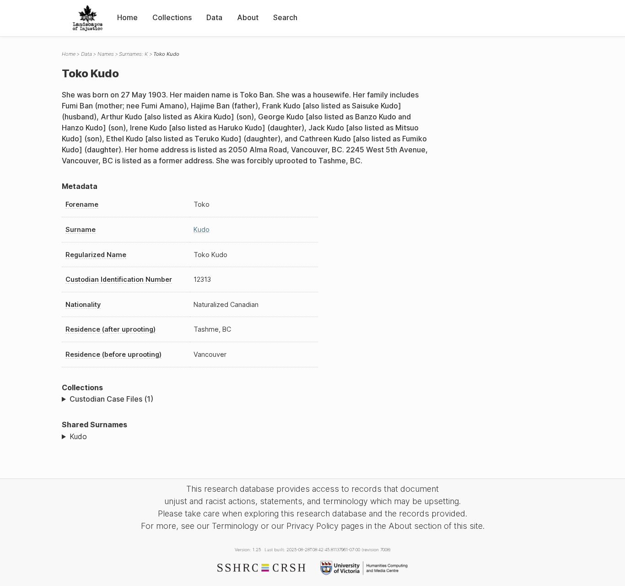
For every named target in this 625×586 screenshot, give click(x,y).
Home (127, 17)
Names (105, 54)
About (248, 17)
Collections (172, 17)
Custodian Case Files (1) (111, 398)
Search (285, 17)
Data (214, 17)
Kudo (202, 229)
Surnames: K (133, 54)
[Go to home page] (87, 18)
